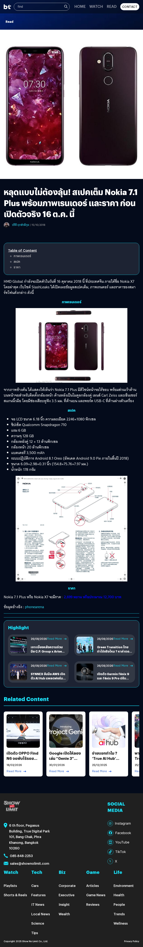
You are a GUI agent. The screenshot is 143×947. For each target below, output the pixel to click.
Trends (119, 914)
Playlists (10, 885)
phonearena (34, 607)
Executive (66, 895)
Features (38, 895)
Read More (54, 638)
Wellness (121, 923)
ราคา (17, 267)
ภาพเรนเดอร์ (22, 256)
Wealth (64, 914)
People (119, 904)
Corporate (67, 885)
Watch (96, 6)
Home (80, 6)
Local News (40, 914)
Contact (130, 6)
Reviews (92, 904)
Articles (92, 885)
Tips (34, 932)
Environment (124, 885)
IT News (37, 904)
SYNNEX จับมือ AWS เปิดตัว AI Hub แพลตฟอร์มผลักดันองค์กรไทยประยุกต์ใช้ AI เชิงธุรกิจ (48, 680)
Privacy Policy (131, 941)
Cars (35, 885)
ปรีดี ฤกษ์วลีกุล (20, 224)
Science (37, 923)
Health (119, 895)
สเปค (17, 261)
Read (112, 6)
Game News (95, 895)
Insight (64, 904)
